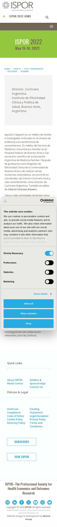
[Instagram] (42, 503)
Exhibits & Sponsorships (38, 381)
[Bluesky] (49, 503)
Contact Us (36, 387)
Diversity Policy (16, 423)
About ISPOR (14, 380)
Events (17, 69)
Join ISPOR (21, 457)
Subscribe (21, 442)
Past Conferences (33, 69)
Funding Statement (36, 410)
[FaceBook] (21, 503)
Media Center (15, 383)
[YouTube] (35, 503)
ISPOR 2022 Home (20, 16)
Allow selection (28, 313)
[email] (7, 503)
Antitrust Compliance (14, 410)
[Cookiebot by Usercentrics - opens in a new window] (41, 201)
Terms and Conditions (36, 424)
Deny (28, 323)
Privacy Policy (38, 419)
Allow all (28, 303)
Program (12, 71)
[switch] (49, 262)
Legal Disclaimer (39, 416)
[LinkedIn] (14, 503)
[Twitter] (28, 503)
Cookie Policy (15, 419)
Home (7, 69)
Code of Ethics (15, 416)
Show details (41, 294)
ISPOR (28, 507)
